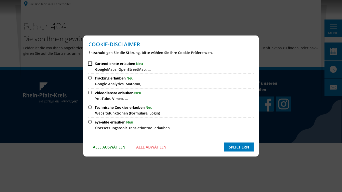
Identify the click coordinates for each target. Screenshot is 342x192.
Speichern (239, 147)
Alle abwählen (151, 147)
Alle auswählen (109, 147)
